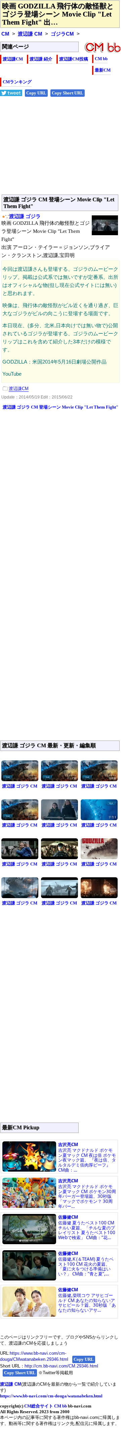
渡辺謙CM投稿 (73, 58)
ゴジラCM (62, 34)
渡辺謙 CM (30, 34)
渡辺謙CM (13, 58)
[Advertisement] (60, 149)
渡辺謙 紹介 (41, 58)
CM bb (101, 58)
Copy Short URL (67, 92)
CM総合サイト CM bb (45, 1405)
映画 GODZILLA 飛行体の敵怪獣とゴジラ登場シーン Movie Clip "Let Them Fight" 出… (58, 14)
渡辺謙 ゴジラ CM (19, 786)
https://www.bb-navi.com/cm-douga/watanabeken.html (51, 1395)
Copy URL (36, 92)
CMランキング (17, 81)
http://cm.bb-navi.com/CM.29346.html (61, 1366)
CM (5, 34)
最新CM (103, 70)
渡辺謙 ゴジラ (25, 216)
